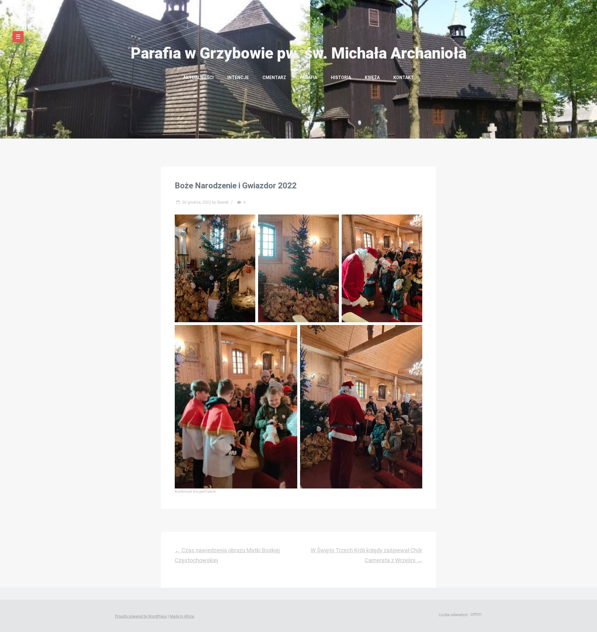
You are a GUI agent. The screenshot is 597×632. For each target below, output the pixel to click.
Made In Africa (182, 616)
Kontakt (403, 77)
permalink (207, 491)
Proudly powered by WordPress (141, 616)
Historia (341, 77)
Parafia (308, 77)
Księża (372, 77)
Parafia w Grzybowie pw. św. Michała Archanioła (298, 53)
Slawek (223, 202)
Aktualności (198, 77)
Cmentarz (274, 77)
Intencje (238, 77)
